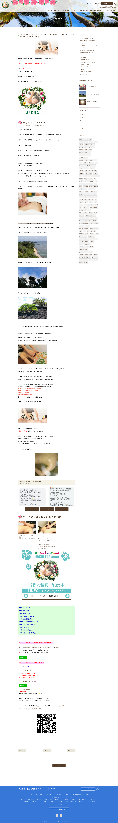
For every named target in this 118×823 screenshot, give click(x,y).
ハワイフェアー (82, 184)
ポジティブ (87, 226)
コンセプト (89, 139)
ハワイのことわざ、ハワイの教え (87, 62)
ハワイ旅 (82, 69)
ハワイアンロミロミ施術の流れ (77, 795)
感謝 (88, 178)
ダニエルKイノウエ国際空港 (91, 220)
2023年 (81, 114)
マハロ (96, 163)
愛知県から (86, 163)
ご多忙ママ (88, 210)
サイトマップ (59, 804)
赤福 (84, 176)
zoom (85, 231)
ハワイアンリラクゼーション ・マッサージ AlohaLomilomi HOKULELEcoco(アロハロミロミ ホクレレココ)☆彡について (51, 799)
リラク (84, 139)
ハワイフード (81, 170)
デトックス (81, 191)
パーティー (85, 189)
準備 (84, 207)
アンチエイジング (82, 199)
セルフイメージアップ (93, 260)
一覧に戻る (47, 750)
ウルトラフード (94, 194)
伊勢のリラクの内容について (84, 152)
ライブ (86, 202)
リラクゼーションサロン (83, 218)
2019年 (81, 126)
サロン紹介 (85, 799)
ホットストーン (83, 48)
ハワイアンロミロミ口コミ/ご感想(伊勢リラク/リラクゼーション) (55, 797)
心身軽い (91, 205)
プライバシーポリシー (90, 147)
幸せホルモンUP (82, 257)
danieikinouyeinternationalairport (85, 223)
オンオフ (81, 205)
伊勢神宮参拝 (89, 231)
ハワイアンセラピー (83, 236)
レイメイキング (91, 189)
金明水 (89, 199)
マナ (80, 189)
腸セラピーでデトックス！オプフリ (88, 52)
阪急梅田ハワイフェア (91, 165)
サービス (91, 142)
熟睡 (90, 212)
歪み (96, 199)
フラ (95, 160)
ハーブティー (86, 194)
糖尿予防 (87, 197)
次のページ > (71, 750)
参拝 (85, 178)
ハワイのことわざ (93, 191)
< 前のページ (22, 750)
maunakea (86, 186)
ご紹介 (80, 163)
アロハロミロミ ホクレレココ (84, 155)
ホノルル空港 (81, 220)
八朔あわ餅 (94, 176)
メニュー (96, 142)
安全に (80, 207)
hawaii (80, 186)
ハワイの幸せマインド (83, 260)
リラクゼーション (88, 173)
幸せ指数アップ (91, 236)
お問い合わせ (81, 147)
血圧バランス (81, 197)
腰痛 (92, 199)
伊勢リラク (94, 170)
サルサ (95, 202)
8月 (98, 176)
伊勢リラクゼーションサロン (88, 181)
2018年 (81, 129)
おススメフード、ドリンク (86, 72)
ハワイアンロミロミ (22, 741)
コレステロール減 (94, 197)
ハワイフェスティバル (83, 157)
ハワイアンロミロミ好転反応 (84, 244)
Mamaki (80, 194)
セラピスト (93, 215)
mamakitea (96, 223)
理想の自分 (95, 254)
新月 (80, 181)
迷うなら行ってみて (94, 207)
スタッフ (81, 144)
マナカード (82, 55)
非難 (87, 207)
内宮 (96, 181)
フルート (91, 202)
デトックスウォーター (94, 228)
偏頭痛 (96, 218)
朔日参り (88, 176)
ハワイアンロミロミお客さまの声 (85, 254)
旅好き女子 (91, 163)
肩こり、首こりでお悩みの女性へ (87, 50)
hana (95, 184)
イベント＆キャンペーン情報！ (87, 38)
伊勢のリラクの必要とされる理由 (85, 149)
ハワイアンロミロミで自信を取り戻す (86, 247)
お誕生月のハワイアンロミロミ (85, 252)
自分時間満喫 (81, 210)
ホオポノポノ (83, 57)
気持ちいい (81, 215)
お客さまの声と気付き (83, 249)
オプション (52, 795)
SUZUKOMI (81, 173)
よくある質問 (86, 144)
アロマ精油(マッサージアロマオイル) (88, 45)
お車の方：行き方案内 (85, 74)
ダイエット (81, 226)
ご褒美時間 (87, 215)
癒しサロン (88, 170)
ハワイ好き (92, 168)
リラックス (81, 202)
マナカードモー (95, 257)
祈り (92, 178)
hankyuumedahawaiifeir (84, 168)
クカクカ (91, 241)
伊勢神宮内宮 (81, 233)
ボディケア (95, 173)
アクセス (92, 144)
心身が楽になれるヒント (40, 741)
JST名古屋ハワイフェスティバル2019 (86, 160)
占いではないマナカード (83, 241)
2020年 (81, 123)
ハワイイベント (82, 165)
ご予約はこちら (107, 3)
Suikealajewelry (90, 184)
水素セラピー (81, 239)
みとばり (91, 233)
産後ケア (91, 218)
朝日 (94, 231)
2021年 (81, 120)
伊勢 (80, 139)
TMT (95, 178)
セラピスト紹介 (93, 799)
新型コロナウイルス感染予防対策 (87, 41)
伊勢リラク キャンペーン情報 (92, 239)
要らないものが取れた (83, 212)
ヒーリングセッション (83, 262)
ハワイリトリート (84, 67)
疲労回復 (86, 191)
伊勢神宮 (81, 178)
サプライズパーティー (93, 186)
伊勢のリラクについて (83, 142)
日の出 (87, 233)
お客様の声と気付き (31, 741)
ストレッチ (95, 212)
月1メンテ (86, 205)
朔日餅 (80, 176)
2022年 (81, 117)
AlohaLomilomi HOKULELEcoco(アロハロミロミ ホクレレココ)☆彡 (51, 802)
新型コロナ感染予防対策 (83, 228)
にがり (80, 231)
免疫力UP (88, 257)
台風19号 (96, 205)
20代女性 (97, 233)
